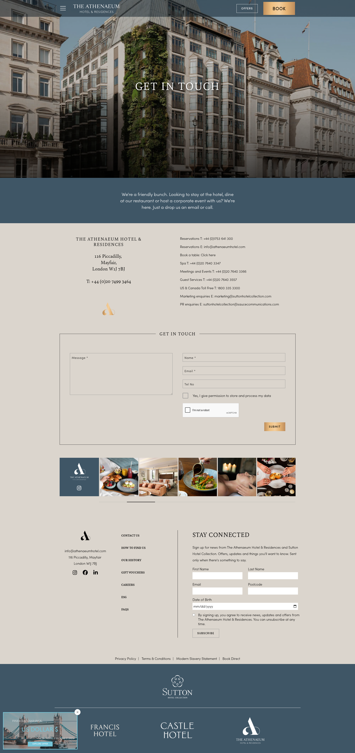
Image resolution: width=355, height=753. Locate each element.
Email (197, 584)
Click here (208, 255)
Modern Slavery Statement (196, 658)
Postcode (255, 584)
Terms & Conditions (156, 658)
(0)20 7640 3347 (208, 263)
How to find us (133, 548)
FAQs (125, 609)
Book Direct (231, 658)
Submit (275, 426)
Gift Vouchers (133, 572)
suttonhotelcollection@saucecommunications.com (241, 304)
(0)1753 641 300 (221, 238)
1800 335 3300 (229, 288)
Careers (128, 585)
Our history (131, 560)
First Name (201, 569)
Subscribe (205, 633)
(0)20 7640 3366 (234, 271)
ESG (124, 597)
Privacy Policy (125, 658)
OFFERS (247, 8)
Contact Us (130, 535)
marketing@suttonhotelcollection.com (242, 296)
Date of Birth (202, 599)
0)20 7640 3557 (225, 279)
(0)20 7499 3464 (115, 281)
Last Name (256, 569)
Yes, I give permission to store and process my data (232, 395)
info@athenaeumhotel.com (224, 246)
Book (279, 8)
